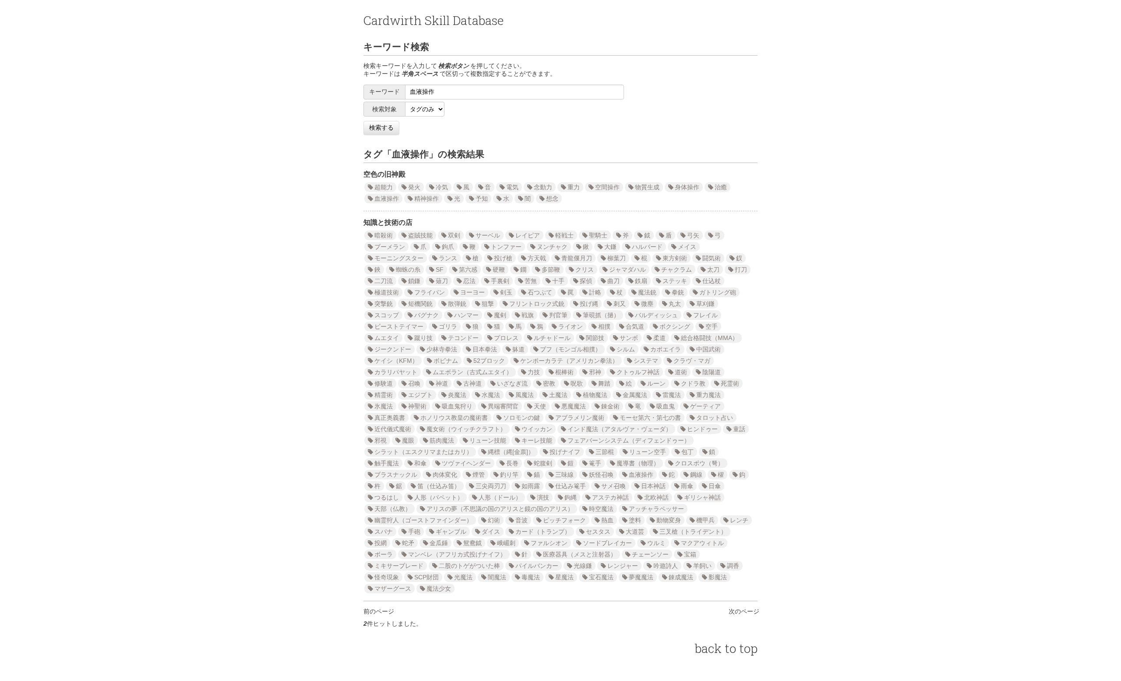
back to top (726, 648)
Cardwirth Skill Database (433, 20)
